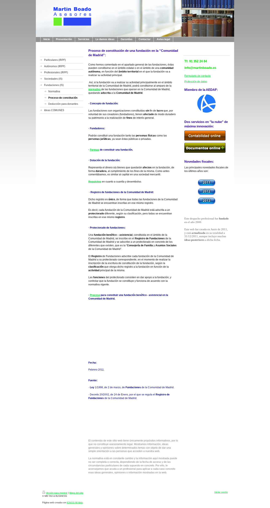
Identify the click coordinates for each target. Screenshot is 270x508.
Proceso (95, 295)
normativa (94, 89)
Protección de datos (195, 81)
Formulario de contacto (197, 75)
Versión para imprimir (57, 493)
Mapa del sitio (76, 493)
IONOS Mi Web (75, 502)
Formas (94, 149)
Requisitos (94, 181)
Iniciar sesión (221, 492)
